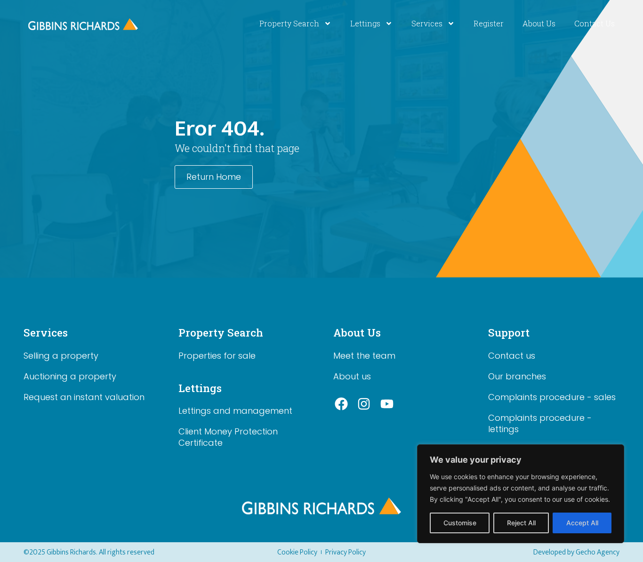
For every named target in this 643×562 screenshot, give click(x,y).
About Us (538, 23)
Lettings (365, 23)
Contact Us (594, 23)
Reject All (521, 523)
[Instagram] (364, 404)
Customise (459, 523)
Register (489, 23)
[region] (520, 493)
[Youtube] (387, 404)
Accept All (582, 523)
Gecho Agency (597, 552)
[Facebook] (341, 404)
